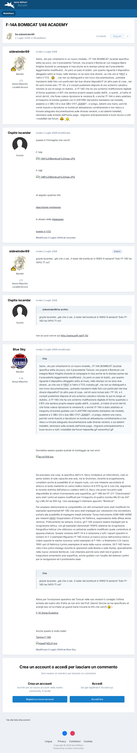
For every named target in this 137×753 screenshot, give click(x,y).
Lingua (49, 741)
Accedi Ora (97, 699)
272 (21, 80)
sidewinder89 (26, 34)
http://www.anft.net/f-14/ (74, 335)
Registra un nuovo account (40, 699)
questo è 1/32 (43, 231)
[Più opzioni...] (128, 52)
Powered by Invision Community (68, 748)
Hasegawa (57, 219)
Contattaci (75, 741)
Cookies (88, 741)
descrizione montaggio (48, 207)
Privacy (62, 741)
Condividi (100, 36)
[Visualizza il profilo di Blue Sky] (19, 361)
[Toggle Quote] (40, 309)
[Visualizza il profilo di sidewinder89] (9, 36)
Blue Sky (19, 349)
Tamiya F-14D (43, 637)
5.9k (20, 378)
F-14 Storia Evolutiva (47, 612)
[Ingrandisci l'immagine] (53, 77)
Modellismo (40, 37)
